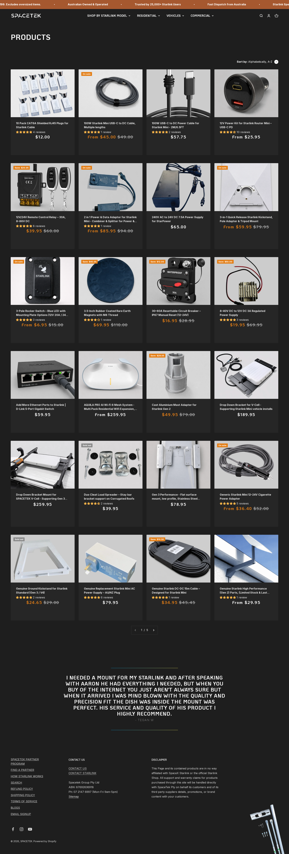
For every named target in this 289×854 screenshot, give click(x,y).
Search (16, 782)
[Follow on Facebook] (13, 829)
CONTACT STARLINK (82, 773)
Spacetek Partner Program (25, 761)
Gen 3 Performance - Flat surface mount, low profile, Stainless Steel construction (175, 498)
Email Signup (21, 814)
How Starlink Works (27, 776)
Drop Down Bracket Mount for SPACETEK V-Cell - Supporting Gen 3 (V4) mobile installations (40, 498)
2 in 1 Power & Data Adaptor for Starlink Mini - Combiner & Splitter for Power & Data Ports (110, 221)
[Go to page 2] (153, 630)
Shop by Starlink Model (107, 16)
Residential (147, 16)
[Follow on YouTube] (30, 829)
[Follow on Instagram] (21, 829)
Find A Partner (22, 770)
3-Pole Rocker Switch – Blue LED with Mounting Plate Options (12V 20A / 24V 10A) (42, 315)
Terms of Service (24, 801)
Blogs (15, 807)
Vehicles (174, 16)
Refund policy (22, 788)
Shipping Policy (23, 795)
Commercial (200, 16)
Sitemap (74, 796)
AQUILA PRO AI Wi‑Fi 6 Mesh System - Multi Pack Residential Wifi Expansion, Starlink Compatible (109, 409)
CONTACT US (78, 768)
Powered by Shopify (44, 841)
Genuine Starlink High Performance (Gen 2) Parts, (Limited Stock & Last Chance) (243, 592)
